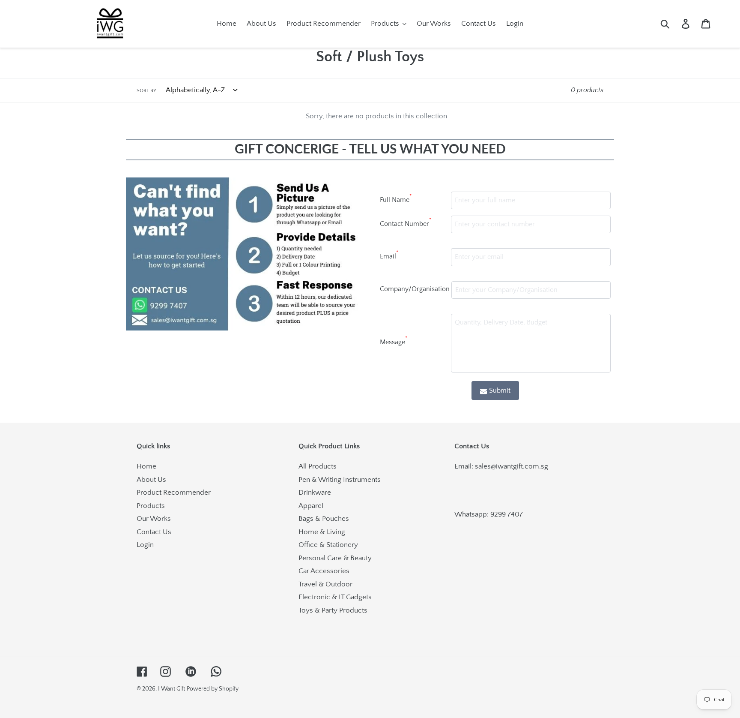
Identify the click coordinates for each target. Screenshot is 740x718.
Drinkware (314, 492)
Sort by (146, 90)
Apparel (310, 506)
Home (146, 466)
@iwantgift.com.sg (519, 466)
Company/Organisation (415, 289)
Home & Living (321, 532)
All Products (317, 466)
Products (151, 506)
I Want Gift (171, 688)
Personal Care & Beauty (335, 558)
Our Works (154, 519)
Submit (499, 390)
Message (393, 341)
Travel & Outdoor (325, 584)
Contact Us (154, 532)
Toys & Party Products (332, 610)
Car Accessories (323, 571)
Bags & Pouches (323, 519)
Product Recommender (174, 492)
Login (145, 545)
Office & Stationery (328, 545)
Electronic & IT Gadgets (335, 597)
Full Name (396, 198)
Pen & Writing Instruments (339, 480)
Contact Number (405, 222)
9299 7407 (506, 514)
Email (389, 255)
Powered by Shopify (213, 688)
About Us (151, 480)
